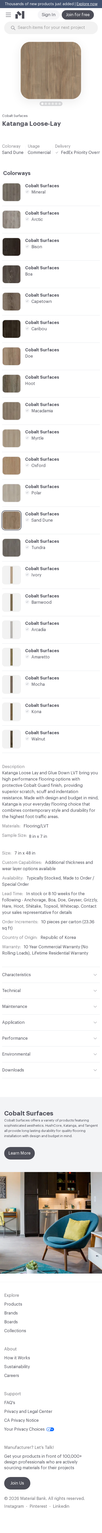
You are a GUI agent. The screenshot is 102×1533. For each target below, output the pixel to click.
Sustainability (17, 1367)
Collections (15, 1331)
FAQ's (9, 1403)
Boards (11, 1322)
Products (13, 1304)
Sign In (48, 15)
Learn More (19, 1153)
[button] (8, 15)
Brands (11, 1313)
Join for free (78, 15)
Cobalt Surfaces (15, 115)
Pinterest (38, 1506)
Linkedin (61, 1506)
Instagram (14, 1506)
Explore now (87, 4)
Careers (11, 1376)
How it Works (17, 1358)
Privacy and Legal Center (28, 1412)
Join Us (17, 1483)
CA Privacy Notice (21, 1420)
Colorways (17, 173)
